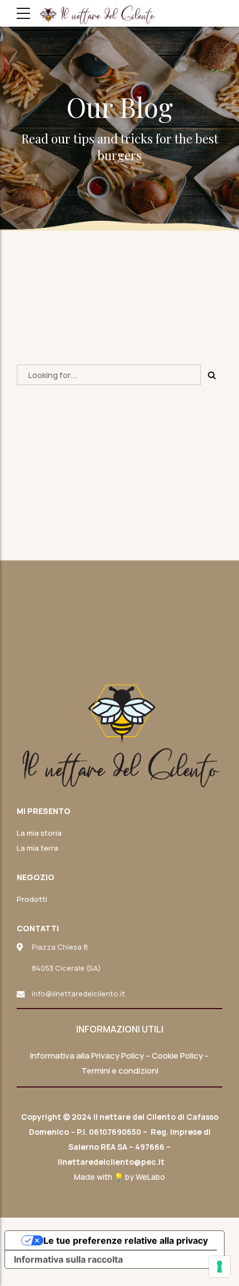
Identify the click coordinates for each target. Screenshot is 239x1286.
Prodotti (32, 899)
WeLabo (150, 1176)
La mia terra (37, 848)
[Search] (211, 374)
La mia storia (39, 833)
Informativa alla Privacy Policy (87, 1055)
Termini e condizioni (119, 1070)
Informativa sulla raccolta (68, 1259)
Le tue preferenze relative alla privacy (125, 1240)
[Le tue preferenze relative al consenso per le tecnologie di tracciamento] (219, 1266)
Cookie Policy (177, 1055)
